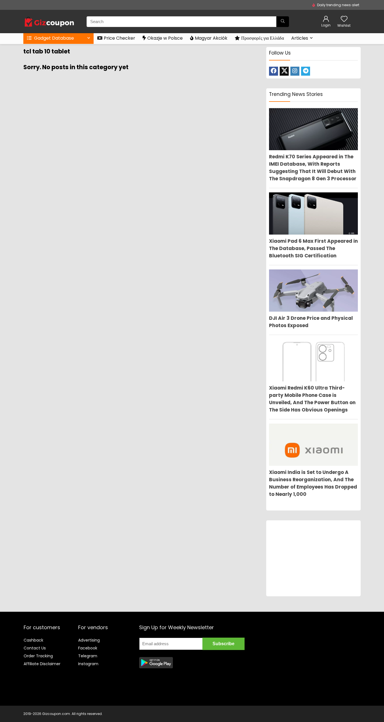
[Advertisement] (313, 558)
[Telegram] (305, 71)
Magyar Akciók (211, 38)
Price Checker (119, 38)
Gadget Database (53, 38)
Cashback (33, 640)
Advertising (89, 640)
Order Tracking (38, 656)
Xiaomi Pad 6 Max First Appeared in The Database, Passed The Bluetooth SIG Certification (313, 248)
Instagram (88, 664)
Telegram (87, 656)
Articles (299, 38)
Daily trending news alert (338, 5)
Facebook (87, 648)
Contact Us (35, 648)
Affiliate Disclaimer (42, 664)
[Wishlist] (344, 19)
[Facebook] (273, 71)
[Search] (282, 21)
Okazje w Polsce (165, 38)
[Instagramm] (294, 71)
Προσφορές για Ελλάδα (262, 38)
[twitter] (284, 71)
